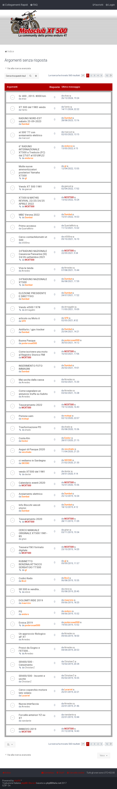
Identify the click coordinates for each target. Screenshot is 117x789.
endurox (29, 158)
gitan (24, 539)
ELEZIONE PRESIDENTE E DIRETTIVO (32, 295)
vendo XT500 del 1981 (32, 471)
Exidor (25, 441)
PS (20, 611)
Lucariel (26, 695)
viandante (26, 721)
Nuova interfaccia (29, 703)
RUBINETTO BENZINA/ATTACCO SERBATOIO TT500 (30, 564)
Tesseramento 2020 (30, 519)
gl (26, 178)
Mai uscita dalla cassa (31, 379)
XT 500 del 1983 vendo (32, 107)
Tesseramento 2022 (30, 404)
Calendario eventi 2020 (32, 482)
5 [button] (101, 75)
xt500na (26, 243)
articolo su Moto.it (29, 318)
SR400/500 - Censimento (26, 663)
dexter (28, 474)
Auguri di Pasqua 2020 (32, 449)
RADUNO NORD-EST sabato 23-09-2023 (30, 120)
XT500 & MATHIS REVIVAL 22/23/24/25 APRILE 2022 (32, 200)
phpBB (17, 780)
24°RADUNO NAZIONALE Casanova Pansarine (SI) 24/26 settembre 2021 (33, 254)
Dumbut (25, 124)
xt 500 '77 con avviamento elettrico (30, 134)
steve (27, 592)
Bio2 (24, 581)
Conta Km (24, 438)
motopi (25, 419)
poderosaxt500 (29, 343)
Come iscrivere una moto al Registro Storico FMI (33, 353)
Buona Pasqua (27, 340)
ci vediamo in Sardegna (32, 460)
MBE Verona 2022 (29, 214)
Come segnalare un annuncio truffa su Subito (33, 392)
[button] (83, 75)
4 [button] (97, 75)
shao (24, 99)
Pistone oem (26, 416)
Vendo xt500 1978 (29, 307)
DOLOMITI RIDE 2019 (31, 600)
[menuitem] (34, 5)
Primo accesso (27, 225)
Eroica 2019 (26, 622)
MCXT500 (29, 206)
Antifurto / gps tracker (31, 329)
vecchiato (26, 452)
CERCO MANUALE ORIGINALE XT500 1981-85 (33, 533)
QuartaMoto (27, 228)
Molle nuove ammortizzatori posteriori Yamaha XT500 (29, 171)
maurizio (26, 603)
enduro (25, 614)
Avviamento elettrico (31, 493)
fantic (24, 110)
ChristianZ (30, 667)
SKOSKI (25, 463)
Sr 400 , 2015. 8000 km (32, 96)
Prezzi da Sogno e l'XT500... (29, 649)
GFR (24, 321)
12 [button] (107, 75)
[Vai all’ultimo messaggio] (70, 95)
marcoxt (26, 138)
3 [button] (94, 75)
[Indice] (44, 22)
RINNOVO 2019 (27, 728)
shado (28, 430)
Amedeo (26, 271)
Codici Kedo (26, 578)
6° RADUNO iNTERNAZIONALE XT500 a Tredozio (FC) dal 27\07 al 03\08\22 (32, 151)
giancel (28, 189)
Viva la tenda (26, 268)
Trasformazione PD (30, 427)
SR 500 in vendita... (30, 589)
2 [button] (91, 75)
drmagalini (30, 310)
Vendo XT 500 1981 (30, 186)
